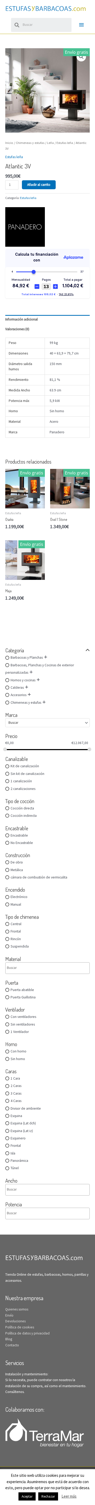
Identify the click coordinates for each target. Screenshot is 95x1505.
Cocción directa (22, 808)
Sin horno (18, 1059)
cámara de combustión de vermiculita (39, 877)
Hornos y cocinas (23, 680)
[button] (81, 56)
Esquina (16, 1116)
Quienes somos (16, 1309)
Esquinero (18, 1138)
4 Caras (16, 1101)
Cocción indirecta (24, 815)
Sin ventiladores (23, 1024)
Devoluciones (15, 1321)
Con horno (18, 1051)
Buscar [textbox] (13, 722)
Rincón (16, 939)
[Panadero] (25, 227)
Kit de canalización (25, 766)
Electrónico (19, 897)
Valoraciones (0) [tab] (17, 329)
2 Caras (16, 1086)
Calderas (17, 687)
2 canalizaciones (23, 789)
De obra (17, 862)
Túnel (15, 1168)
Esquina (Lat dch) (23, 1123)
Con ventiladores (23, 1016)
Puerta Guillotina (23, 997)
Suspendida (20, 946)
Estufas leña (64, 143)
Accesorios (18, 695)
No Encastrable (22, 843)
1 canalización (21, 781)
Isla (13, 1153)
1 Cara (15, 1078)
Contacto (12, 1345)
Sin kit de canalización (27, 773)
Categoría (14, 650)
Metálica (17, 870)
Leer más (69, 1496)
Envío (9, 1315)
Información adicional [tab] (21, 319)
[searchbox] (29, 968)
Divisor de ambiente (26, 1108)
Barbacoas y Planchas (27, 657)
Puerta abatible (22, 990)
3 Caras (16, 1093)
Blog (8, 1339)
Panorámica (19, 1160)
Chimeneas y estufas (26, 702)
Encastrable (19, 835)
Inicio (9, 143)
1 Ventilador (20, 1032)
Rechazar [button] (48, 1496)
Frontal (16, 931)
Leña (50, 143)
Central (16, 924)
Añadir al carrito (38, 184)
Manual (16, 904)
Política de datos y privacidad (27, 1333)
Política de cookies (19, 1327)
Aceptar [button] (27, 1496)
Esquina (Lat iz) (22, 1131)
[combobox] (47, 722)
